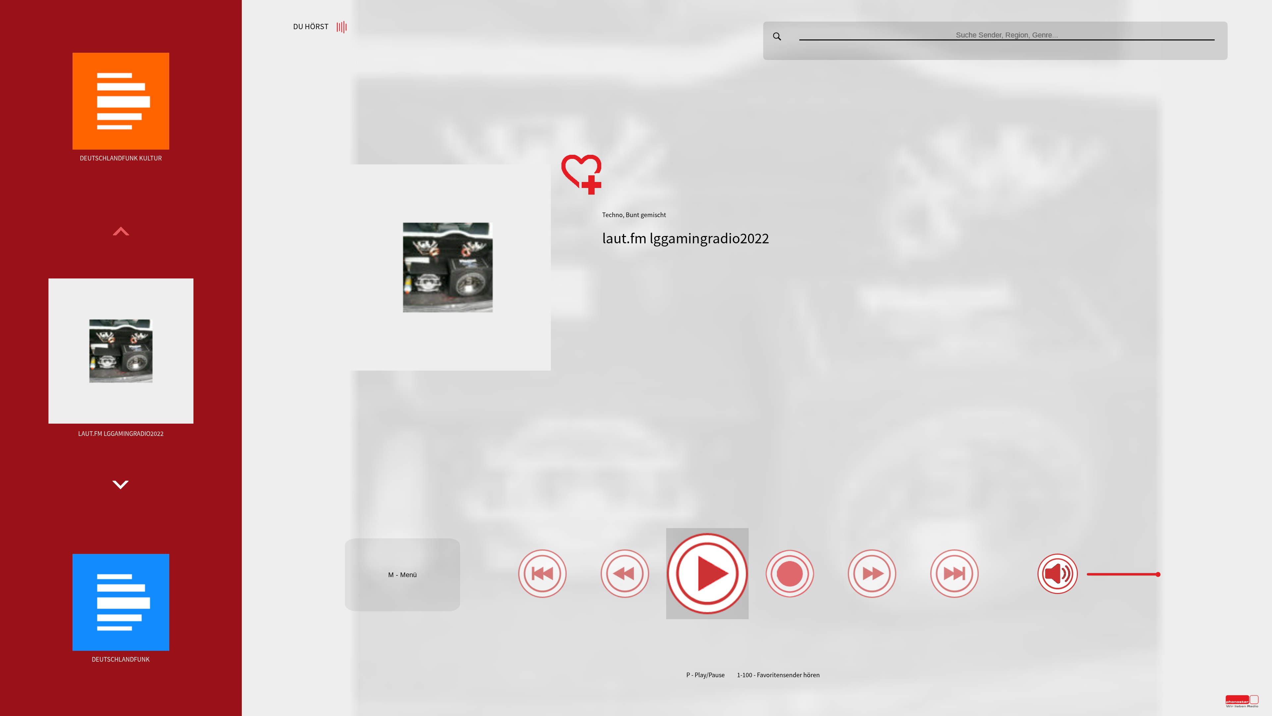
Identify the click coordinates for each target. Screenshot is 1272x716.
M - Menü (402, 574)
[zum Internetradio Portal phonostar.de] (1242, 706)
